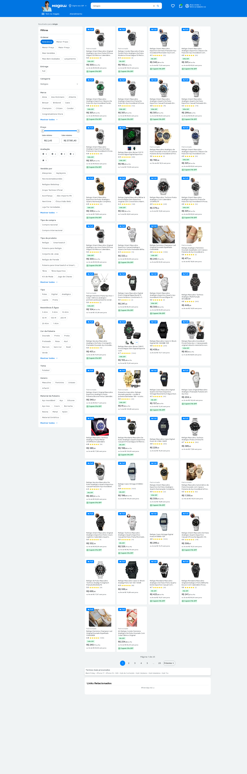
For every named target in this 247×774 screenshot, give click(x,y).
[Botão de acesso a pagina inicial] (53, 6)
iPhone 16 (110, 673)
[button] (154, 6)
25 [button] (159, 663)
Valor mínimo (47, 135)
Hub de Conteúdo (127, 673)
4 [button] (141, 663)
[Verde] (134, 148)
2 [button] (128, 663)
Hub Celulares (141, 673)
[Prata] (132, 342)
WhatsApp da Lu (147, 688)
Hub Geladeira (154, 673)
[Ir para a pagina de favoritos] (173, 5)
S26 (116, 673)
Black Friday (90, 673)
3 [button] (134, 663)
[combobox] (126, 6)
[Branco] (127, 342)
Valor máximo (66, 135)
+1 (137, 342)
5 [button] (147, 663)
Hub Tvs (165, 673)
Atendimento (76, 14)
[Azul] (129, 148)
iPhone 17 (100, 673)
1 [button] (122, 663)
